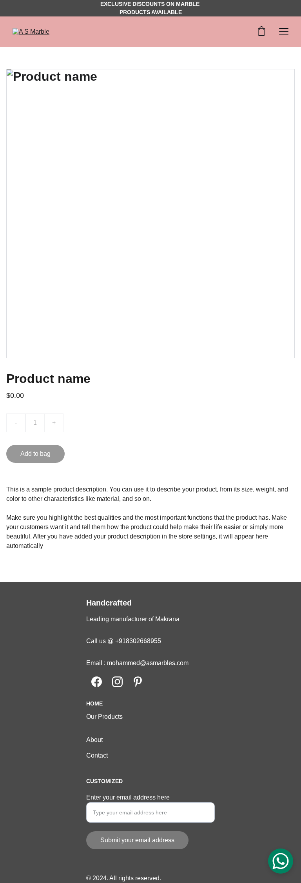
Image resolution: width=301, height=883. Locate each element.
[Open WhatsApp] (280, 861)
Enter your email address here (128, 797)
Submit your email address (137, 840)
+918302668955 (137, 641)
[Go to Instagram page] (117, 681)
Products (110, 716)
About (94, 739)
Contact (97, 755)
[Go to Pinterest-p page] (137, 681)
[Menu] (283, 31)
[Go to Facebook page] (96, 681)
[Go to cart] (261, 32)
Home (94, 703)
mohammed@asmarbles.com (148, 663)
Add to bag (35, 453)
